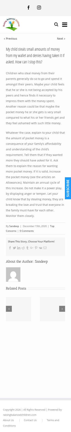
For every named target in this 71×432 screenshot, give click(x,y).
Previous (11, 38)
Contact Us (30, 420)
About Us (8, 420)
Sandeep (41, 261)
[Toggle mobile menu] (65, 25)
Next (60, 38)
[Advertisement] (35, 358)
